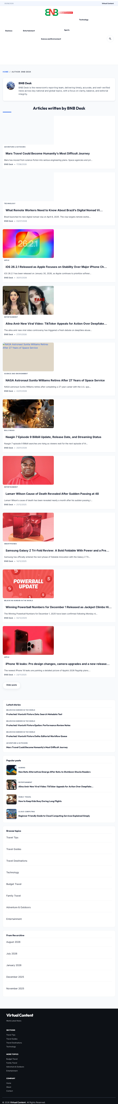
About (8, 1087)
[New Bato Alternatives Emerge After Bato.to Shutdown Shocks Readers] (11, 770)
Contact (9, 1091)
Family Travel (13, 895)
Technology (83, 20)
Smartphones (10, 544)
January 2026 (13, 965)
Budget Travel (13, 884)
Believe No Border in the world (18, 601)
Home (5, 72)
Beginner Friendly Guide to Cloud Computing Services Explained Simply (54, 815)
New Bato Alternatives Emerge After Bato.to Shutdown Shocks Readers (54, 771)
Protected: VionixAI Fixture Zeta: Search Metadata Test (34, 714)
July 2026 (11, 953)
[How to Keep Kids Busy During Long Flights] (11, 799)
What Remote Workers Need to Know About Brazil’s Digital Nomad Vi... (54, 210)
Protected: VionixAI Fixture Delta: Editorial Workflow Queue (36, 736)
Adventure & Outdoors (14, 147)
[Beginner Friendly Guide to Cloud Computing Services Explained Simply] (11, 814)
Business (8, 31)
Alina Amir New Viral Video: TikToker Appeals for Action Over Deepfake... (56, 323)
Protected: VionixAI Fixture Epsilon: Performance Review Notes (38, 725)
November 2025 (15, 988)
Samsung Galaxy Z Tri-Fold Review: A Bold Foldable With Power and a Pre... (57, 550)
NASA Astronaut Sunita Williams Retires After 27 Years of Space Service (55, 380)
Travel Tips (12, 837)
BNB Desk (8, 164)
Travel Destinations (16, 860)
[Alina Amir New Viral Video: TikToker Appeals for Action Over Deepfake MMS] (11, 785)
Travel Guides (13, 849)
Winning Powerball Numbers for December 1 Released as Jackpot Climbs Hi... (59, 607)
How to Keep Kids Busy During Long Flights (40, 801)
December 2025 (15, 977)
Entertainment (29, 31)
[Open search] (110, 38)
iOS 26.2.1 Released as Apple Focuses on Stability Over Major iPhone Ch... (56, 267)
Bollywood (9, 430)
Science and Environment (51, 39)
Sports (67, 30)
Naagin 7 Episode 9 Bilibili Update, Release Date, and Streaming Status (53, 437)
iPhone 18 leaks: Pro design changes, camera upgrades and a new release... (58, 664)
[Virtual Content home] (59, 11)
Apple (6, 260)
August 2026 (13, 942)
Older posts (11, 685)
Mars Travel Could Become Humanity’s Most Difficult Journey (48, 153)
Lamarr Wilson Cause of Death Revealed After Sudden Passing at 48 (52, 493)
